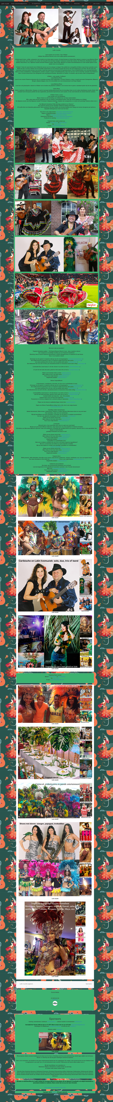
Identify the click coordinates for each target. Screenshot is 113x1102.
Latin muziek (5, 4)
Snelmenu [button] (107, 3)
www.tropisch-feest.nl (56, 406)
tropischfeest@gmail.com (58, 125)
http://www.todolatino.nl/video (59, 115)
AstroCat (54, 1092)
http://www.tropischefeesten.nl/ (64, 112)
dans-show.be (78, 360)
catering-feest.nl (51, 1021)
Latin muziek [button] (96, 3)
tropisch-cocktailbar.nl (56, 447)
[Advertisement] (56, 1098)
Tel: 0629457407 (36, 3)
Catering (59, 3)
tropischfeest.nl (66, 374)
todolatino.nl (78, 1021)
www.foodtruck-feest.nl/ (62, 118)
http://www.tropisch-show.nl (63, 113)
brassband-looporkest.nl (59, 468)
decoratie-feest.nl (68, 397)
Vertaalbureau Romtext (55, 1026)
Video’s (86, 3)
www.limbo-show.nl (81, 389)
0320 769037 (57, 124)
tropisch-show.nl (66, 373)
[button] (26, 984)
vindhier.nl (55, 999)
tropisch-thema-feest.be (75, 399)
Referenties (77, 3)
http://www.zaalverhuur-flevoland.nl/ (62, 116)
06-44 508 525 (63, 122)
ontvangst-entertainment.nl (75, 359)
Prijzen (67, 3)
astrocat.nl (59, 1029)
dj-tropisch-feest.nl (74, 369)
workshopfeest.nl (72, 362)
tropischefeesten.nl (63, 376)
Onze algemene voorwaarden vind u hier (55, 1087)
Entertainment (48, 3)
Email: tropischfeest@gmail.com (19, 3)
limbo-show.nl (81, 363)
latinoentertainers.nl (74, 366)
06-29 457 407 (54, 122)
